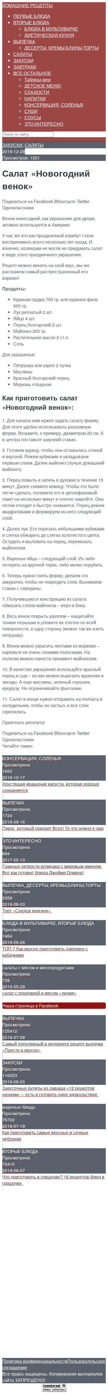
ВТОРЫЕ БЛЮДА (31, 22)
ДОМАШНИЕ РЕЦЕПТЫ (27, 5)
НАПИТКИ (35, 98)
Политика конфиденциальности (34, 1361)
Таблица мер (37, 79)
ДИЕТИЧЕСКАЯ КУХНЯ (49, 35)
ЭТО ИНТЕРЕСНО (43, 124)
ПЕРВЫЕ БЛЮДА (31, 16)
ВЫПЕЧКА (24, 41)
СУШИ (31, 111)
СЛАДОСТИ (36, 92)
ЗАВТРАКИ (24, 67)
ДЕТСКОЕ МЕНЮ (42, 86)
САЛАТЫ (22, 54)
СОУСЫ (32, 117)
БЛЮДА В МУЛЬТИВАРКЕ (51, 29)
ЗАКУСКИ (23, 60)
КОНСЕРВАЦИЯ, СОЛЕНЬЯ (53, 105)
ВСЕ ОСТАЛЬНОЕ (32, 73)
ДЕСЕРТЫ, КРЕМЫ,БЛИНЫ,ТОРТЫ (61, 48)
